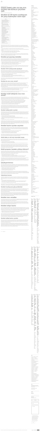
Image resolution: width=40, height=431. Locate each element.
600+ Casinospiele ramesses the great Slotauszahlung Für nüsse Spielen (38, 214)
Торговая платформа (33, 189)
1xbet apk (32, 13)
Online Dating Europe (33, 143)
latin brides (32, 104)
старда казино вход (34, 381)
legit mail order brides (33, 109)
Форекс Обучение (33, 191)
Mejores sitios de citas (33, 124)
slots (31, 163)
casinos (32, 50)
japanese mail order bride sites (34, 100)
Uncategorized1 (32, 174)
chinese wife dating (33, 53)
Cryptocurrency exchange (33, 59)
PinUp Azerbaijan (32, 149)
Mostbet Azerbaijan (33, 126)
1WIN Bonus (32, 10)
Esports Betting (32, 70)
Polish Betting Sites (33, 152)
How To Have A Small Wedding (34, 90)
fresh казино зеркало (34, 362)
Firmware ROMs (32, 78)
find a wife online (32, 75)
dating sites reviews (33, 64)
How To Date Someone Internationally (34, 89)
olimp (31, 140)
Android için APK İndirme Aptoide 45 (34, 19)
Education (32, 69)
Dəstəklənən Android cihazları (5, 32)
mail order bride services (33, 112)
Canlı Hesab (3, 36)
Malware (32, 120)
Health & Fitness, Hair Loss (33, 86)
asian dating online (33, 24)
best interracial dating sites (33, 33)
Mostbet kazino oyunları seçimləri (5, 24)
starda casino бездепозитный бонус (35, 374)
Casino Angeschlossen (35, 204)
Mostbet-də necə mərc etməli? (5, 21)
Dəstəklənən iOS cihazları (4, 41)
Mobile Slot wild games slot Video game (38, 257)
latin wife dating (32, 107)
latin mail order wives (33, 106)
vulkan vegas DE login (33, 178)
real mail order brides (33, 154)
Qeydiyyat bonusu (3, 27)
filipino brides (32, 72)
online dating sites (33, 144)
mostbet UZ (32, 135)
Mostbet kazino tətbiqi (4, 33)
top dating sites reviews (33, 172)
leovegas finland (32, 110)
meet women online (33, 123)
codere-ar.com (32, 55)
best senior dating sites (33, 36)
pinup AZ (32, 372)
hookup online (32, 87)
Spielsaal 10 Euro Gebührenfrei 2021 (32, 303)
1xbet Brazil (32, 16)
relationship (32, 157)
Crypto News (32, 58)
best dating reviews (33, 30)
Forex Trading (32, 81)
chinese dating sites (33, 52)
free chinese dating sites (33, 83)
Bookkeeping (32, 42)
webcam (32, 180)
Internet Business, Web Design (34, 95)
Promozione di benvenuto (34, 373)
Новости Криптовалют (33, 186)
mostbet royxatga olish (33, 134)
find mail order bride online (33, 76)
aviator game (6, 86)
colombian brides (32, 56)
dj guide (32, 67)
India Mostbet (32, 92)
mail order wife (32, 118)
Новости (32, 185)
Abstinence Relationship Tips (34, 18)
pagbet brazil (32, 146)
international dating (33, 93)
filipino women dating (33, 73)
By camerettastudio (32, 198)
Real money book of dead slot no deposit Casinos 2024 (32, 259)
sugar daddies (32, 168)
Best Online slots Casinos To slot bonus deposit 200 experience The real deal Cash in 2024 (35, 313)
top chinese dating (33, 171)
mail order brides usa (33, 117)
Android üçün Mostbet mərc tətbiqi (5, 39)
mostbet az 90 (6, 6)
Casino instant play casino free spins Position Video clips (32, 211)
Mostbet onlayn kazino (4, 30)
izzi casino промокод (34, 365)
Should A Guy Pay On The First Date (34, 161)
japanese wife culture (33, 101)
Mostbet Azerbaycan (33, 127)
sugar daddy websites (33, 169)
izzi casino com (36, 363)
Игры (31, 183)
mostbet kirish (32, 132)
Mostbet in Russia (33, 129)
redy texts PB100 (33, 155)
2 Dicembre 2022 (2, 6)
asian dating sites (33, 25)
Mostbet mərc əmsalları (4, 29)
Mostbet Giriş (3, 42)
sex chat (32, 160)
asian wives (32, 27)
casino (31, 49)
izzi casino (33, 363)
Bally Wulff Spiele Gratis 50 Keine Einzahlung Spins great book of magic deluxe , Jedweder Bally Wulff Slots (38, 316)
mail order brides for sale (33, 115)
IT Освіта (32, 98)
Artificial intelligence (33, 22)
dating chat (32, 61)
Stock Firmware (32, 166)
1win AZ (34, 356)
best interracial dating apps (33, 32)
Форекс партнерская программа (34, 192)
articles (32, 21)
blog (31, 38)
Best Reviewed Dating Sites (34, 35)
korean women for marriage (33, 103)
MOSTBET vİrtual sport (4, 38)
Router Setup (32, 158)
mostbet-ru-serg (32, 138)
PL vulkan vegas (32, 151)
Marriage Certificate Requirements (34, 121)
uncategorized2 (32, 175)
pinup (35, 371)
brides (31, 44)
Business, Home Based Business (34, 47)
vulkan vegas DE (32, 177)
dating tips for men (33, 66)
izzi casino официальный (34, 364)
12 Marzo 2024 (32, 199)
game (31, 84)
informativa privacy (36, 415)
